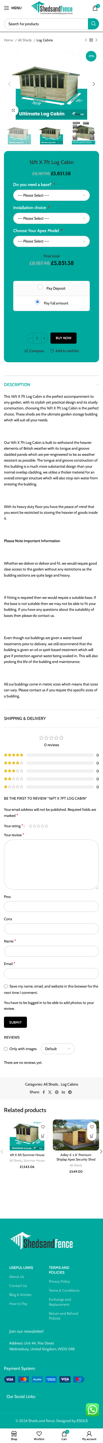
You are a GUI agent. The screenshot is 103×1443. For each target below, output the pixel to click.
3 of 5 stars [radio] (38, 826)
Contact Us (18, 1285)
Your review (14, 834)
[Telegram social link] (70, 1092)
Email (9, 963)
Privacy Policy (59, 1281)
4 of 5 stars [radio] (42, 826)
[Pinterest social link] (56, 1092)
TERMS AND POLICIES (59, 1270)
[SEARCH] (93, 23)
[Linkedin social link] (63, 1092)
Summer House (34, 1160)
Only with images (23, 1048)
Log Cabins (44, 40)
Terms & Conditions (64, 1290)
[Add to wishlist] (43, 1126)
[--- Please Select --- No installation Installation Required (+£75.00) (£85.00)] (51, 218)
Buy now (63, 338)
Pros (7, 896)
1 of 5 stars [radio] (30, 826)
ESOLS (82, 1420)
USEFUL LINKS (21, 1267)
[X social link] (49, 1092)
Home (9, 40)
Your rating (13, 826)
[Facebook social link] (43, 1092)
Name (10, 941)
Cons (8, 919)
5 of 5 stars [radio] (46, 826)
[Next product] (96, 40)
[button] (43, 1136)
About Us (16, 1276)
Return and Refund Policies (63, 1316)
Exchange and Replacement (60, 1302)
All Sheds (25, 40)
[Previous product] (85, 40)
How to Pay (18, 1303)
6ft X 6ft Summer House (27, 1155)
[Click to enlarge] (13, 110)
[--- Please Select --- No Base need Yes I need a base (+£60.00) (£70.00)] (51, 195)
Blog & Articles (20, 1294)
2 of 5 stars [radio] (34, 826)
